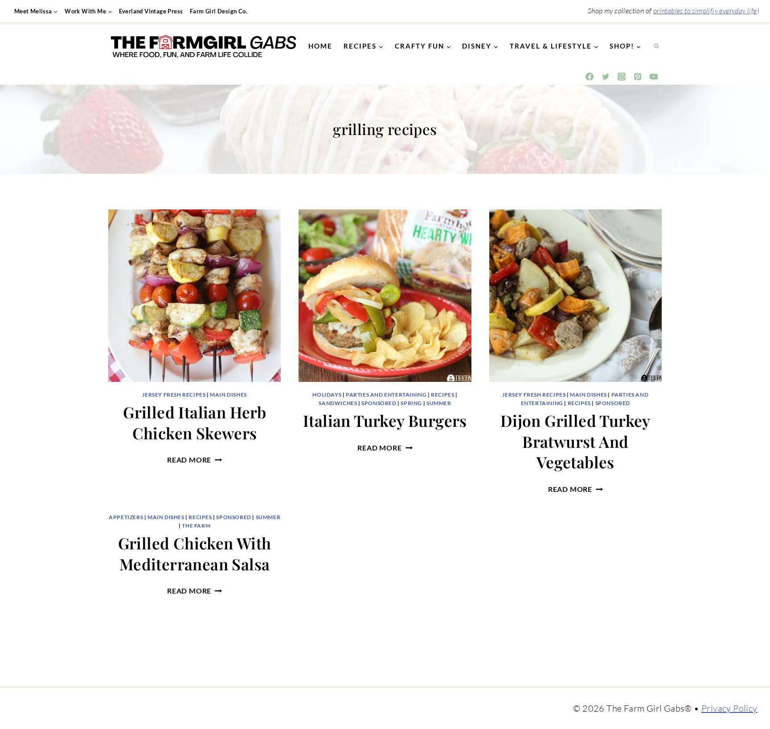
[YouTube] (654, 77)
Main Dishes (228, 394)
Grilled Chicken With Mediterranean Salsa (194, 553)
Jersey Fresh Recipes (173, 394)
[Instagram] (622, 77)
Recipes (442, 394)
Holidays (326, 394)
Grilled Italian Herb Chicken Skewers (194, 422)
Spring (411, 403)
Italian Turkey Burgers (385, 420)
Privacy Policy (729, 708)
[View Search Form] (656, 46)
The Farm (196, 525)
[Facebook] (590, 77)
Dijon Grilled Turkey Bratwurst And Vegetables (575, 441)
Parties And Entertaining (386, 394)
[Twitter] (606, 77)
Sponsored (378, 403)
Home (320, 46)
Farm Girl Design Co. (218, 11)
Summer (438, 403)
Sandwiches (338, 403)
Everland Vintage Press (151, 11)
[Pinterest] (638, 77)
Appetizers (126, 517)
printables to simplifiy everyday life (705, 10)
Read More (194, 459)
